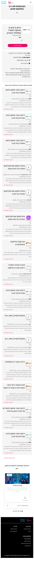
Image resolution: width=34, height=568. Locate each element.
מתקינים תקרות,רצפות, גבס (15, 315)
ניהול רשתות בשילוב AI (26, 543)
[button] (17, 9)
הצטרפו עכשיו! (14, 529)
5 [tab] (15, 511)
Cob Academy (27, 538)
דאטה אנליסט (28, 546)
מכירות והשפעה (27, 541)
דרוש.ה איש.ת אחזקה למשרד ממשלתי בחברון (14, 30)
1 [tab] (22, 511)
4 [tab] (16, 511)
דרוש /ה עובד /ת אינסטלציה (15, 362)
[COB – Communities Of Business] (7, 2)
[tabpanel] (18, 491)
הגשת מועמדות (17, 45)
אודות (29, 531)
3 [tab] (18, 511)
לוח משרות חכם (13, 531)
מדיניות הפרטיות (27, 529)
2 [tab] (20, 511)
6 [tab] (13, 511)
